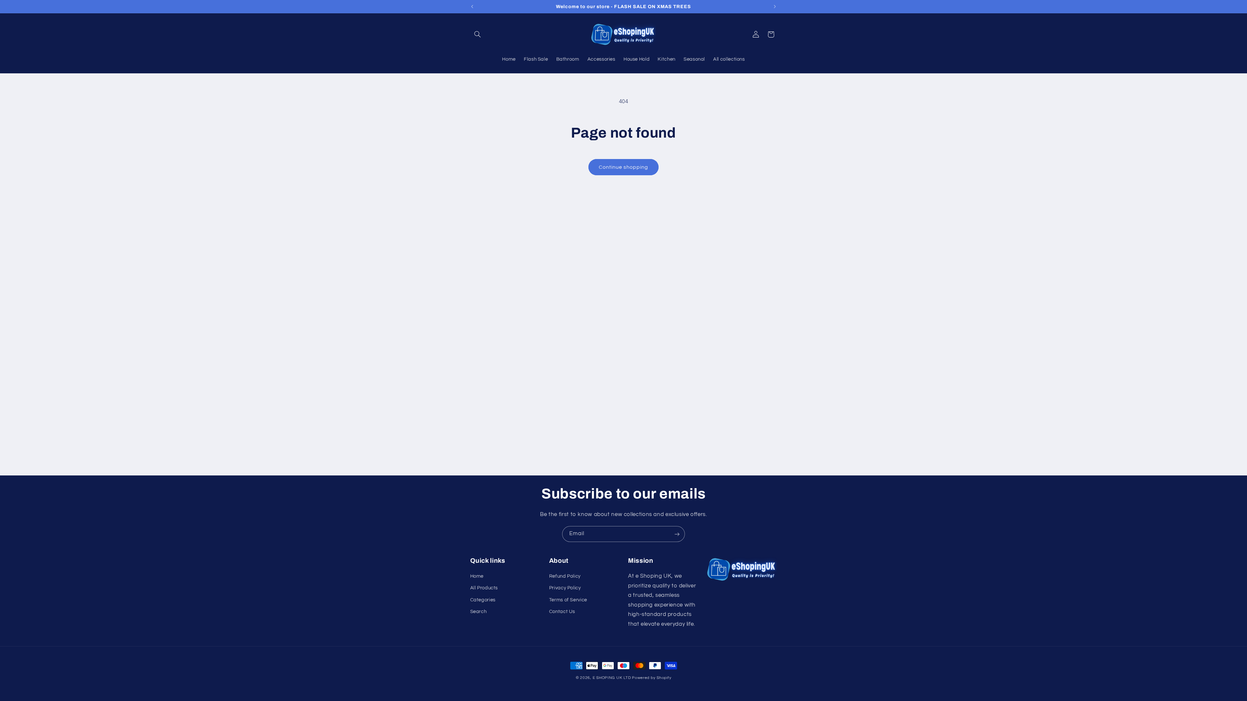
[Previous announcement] (472, 6)
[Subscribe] (677, 534)
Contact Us (562, 611)
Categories (483, 599)
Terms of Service (568, 599)
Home (477, 576)
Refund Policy (565, 576)
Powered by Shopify (651, 678)
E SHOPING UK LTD (612, 678)
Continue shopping (624, 167)
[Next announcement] (775, 6)
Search (478, 611)
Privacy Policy (565, 587)
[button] (477, 34)
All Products (484, 587)
